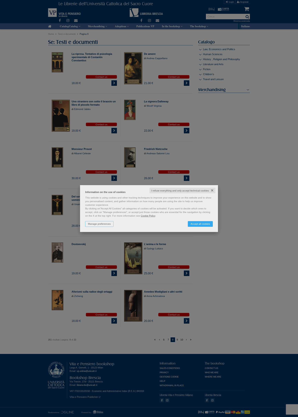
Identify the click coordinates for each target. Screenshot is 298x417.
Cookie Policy (148, 215)
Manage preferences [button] (99, 223)
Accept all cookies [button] (200, 223)
